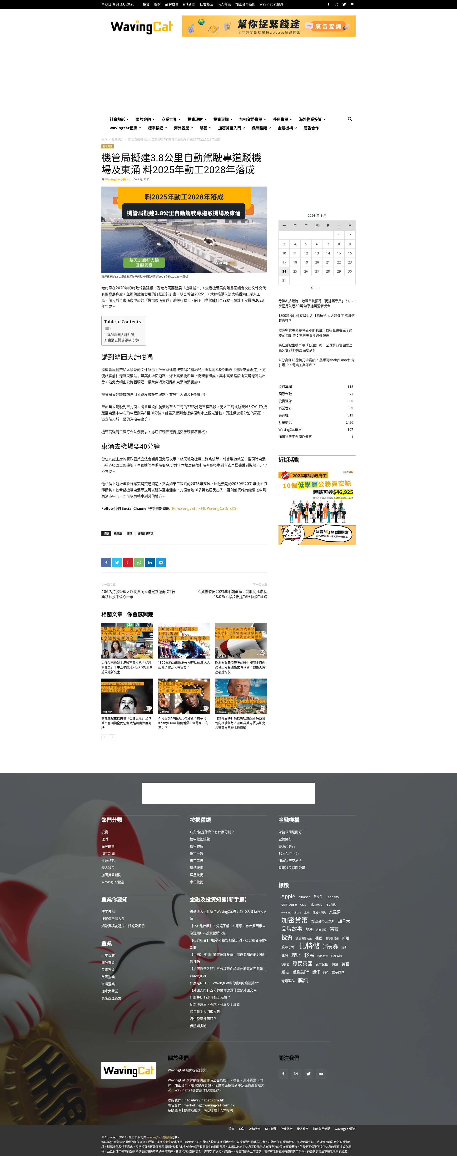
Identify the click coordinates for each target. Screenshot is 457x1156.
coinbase (289, 904)
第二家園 (322, 964)
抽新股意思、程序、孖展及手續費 (215, 1004)
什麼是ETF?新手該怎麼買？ (210, 997)
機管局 (118, 533)
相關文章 (111, 614)
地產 (309, 929)
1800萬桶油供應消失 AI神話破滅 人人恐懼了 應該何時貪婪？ (316, 318)
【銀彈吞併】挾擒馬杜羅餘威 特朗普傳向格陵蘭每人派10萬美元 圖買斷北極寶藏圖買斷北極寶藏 (240, 723)
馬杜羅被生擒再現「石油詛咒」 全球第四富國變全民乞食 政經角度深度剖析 (126, 723)
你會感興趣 (140, 614)
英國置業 (108, 976)
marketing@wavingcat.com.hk (209, 1105)
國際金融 (143, 119)
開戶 (325, 972)
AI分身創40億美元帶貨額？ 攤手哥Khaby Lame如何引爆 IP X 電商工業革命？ (183, 723)
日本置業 (108, 955)
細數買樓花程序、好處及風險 (123, 925)
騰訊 (303, 980)
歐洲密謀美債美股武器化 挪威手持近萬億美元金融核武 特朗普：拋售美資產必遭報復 (240, 667)
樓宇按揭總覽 (200, 839)
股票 (285, 971)
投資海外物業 (304, 938)
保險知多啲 (198, 1026)
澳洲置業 (108, 962)
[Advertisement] (228, 79)
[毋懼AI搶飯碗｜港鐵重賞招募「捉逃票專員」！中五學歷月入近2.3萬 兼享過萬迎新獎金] (127, 641)
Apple (288, 896)
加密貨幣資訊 (250, 119)
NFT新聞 (189, 4)
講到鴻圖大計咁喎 (120, 335)
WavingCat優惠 (271, 4)
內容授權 (210, 1110)
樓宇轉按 (196, 846)
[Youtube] (352, 4)
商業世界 (169, 119)
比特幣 (309, 945)
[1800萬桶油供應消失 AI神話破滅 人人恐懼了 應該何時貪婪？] (184, 641)
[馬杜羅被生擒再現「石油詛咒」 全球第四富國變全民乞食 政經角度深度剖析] (127, 696)
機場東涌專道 (145, 533)
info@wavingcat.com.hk (204, 1100)
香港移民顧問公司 (291, 867)
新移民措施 (332, 938)
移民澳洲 (336, 956)
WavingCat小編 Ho (117, 179)
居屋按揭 (196, 874)
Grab (303, 904)
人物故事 (164, 712)
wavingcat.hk (189, 508)
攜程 (318, 938)
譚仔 (316, 972)
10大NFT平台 (288, 853)
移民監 (285, 964)
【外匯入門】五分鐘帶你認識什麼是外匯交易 (223, 990)
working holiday (291, 912)
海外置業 (181, 128)
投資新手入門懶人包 (205, 1011)
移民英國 (303, 963)
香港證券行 (286, 846)
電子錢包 (338, 972)
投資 (146, 4)
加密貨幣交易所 (290, 860)
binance (304, 897)
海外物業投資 (310, 119)
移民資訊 (280, 119)
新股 (345, 938)
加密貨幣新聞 (245, 4)
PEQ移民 (331, 904)
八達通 (335, 912)
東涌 (129, 533)
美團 (345, 964)
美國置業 (108, 969)
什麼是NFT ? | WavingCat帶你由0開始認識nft (224, 983)
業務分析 (288, 947)
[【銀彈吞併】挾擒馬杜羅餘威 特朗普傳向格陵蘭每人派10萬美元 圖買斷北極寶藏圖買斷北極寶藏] (241, 696)
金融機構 (285, 128)
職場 (105, 656)
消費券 (330, 946)
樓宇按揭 (155, 128)
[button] (350, 119)
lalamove (316, 904)
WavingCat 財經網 (159, 1137)
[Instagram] (336, 4)
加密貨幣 (294, 920)
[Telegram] (161, 562)
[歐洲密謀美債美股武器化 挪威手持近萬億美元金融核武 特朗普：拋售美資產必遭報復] (241, 641)
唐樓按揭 (196, 867)
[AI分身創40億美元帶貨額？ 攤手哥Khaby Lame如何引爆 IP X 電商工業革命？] (184, 696)
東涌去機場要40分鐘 (123, 340)
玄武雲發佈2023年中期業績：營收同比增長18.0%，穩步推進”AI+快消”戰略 (232, 594)
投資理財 (195, 119)
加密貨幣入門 (229, 128)
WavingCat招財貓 (222, 508)
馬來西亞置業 (111, 998)
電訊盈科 (288, 981)
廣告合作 (311, 128)
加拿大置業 (109, 991)
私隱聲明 (174, 1110)
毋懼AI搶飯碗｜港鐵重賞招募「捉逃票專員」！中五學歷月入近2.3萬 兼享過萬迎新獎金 (127, 667)
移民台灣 (323, 956)
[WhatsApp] (139, 562)
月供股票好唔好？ (203, 1018)
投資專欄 (221, 119)
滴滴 (344, 947)
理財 (157, 4)
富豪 (334, 928)
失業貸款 (321, 929)
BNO (318, 896)
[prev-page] (104, 737)
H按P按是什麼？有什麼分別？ (212, 832)
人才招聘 (226, 1110)
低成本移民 (319, 912)
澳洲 (284, 955)
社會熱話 (206, 4)
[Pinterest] (128, 562)
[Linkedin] (150, 562)
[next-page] (112, 737)
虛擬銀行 (285, 839)
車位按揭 (196, 882)
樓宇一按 (196, 853)
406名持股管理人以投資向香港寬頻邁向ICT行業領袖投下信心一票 (138, 594)
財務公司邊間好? (290, 832)
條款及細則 (192, 1110)
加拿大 (344, 920)
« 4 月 (315, 287)
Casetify (332, 896)
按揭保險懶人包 (113, 918)
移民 (204, 128)
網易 (335, 964)
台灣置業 (108, 984)
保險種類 (259, 128)
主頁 (104, 139)
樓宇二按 (196, 860)
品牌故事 (172, 4)
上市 (306, 912)
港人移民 (224, 4)
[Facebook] (328, 4)
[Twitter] (344, 4)
